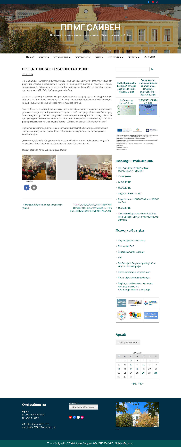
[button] (156, 413)
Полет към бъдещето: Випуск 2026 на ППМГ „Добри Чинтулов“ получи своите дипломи (138, 216)
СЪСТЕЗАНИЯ (114, 57)
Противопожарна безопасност (134, 272)
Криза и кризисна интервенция (134, 277)
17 (131, 368)
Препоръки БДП (126, 246)
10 (131, 364)
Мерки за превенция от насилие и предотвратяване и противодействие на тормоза (135, 286)
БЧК (120, 257)
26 (143, 372)
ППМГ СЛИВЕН (90, 27)
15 (119, 368)
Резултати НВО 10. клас (130, 193)
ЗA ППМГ (43, 57)
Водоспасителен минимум (131, 251)
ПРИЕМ (98, 57)
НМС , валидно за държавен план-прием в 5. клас (126, 87)
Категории (73, 403)
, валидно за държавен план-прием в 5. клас (148, 87)
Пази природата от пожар (131, 240)
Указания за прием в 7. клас (148, 101)
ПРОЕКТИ (132, 57)
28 (155, 372)
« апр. (134, 383)
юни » (140, 383)
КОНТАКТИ (149, 57)
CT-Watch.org (74, 443)
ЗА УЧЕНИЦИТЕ (61, 57)
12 (143, 364)
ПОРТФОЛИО (81, 57)
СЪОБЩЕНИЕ (124, 176)
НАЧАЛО (30, 57)
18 (137, 368)
